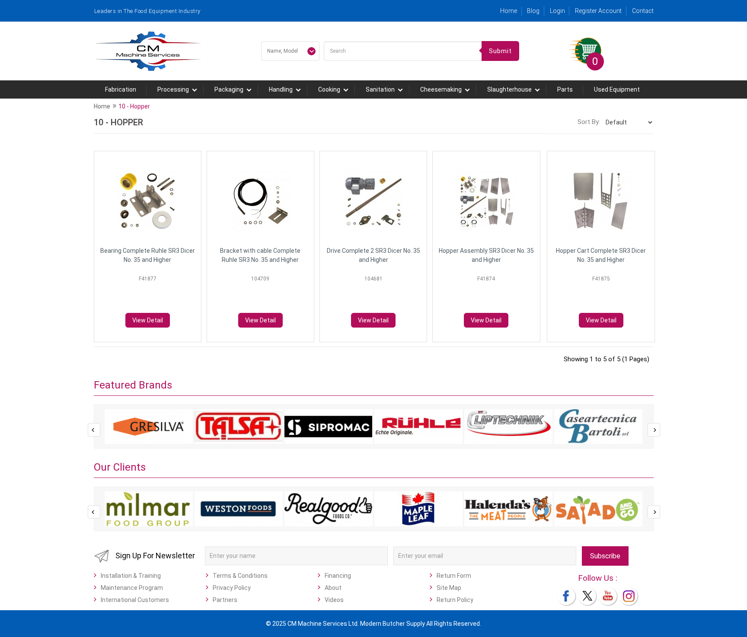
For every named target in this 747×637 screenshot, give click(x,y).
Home (508, 10)
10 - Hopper (134, 106)
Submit (500, 51)
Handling (281, 89)
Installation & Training (131, 575)
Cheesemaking (441, 89)
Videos (334, 599)
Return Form (454, 575)
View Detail (147, 320)
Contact (643, 10)
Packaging (228, 89)
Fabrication (120, 89)
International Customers (135, 599)
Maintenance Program (132, 587)
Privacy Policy (232, 587)
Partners (225, 599)
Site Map (449, 587)
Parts (565, 89)
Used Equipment (617, 89)
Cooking (329, 89)
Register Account (598, 10)
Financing (338, 575)
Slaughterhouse (509, 89)
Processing (173, 89)
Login (557, 10)
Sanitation (380, 89)
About (333, 587)
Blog (533, 10)
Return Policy (455, 599)
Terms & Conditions (240, 575)
